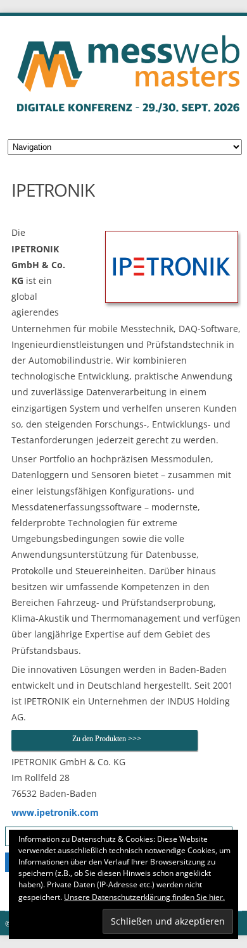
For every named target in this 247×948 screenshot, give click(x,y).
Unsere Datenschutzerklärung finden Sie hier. (144, 897)
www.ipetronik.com (55, 812)
